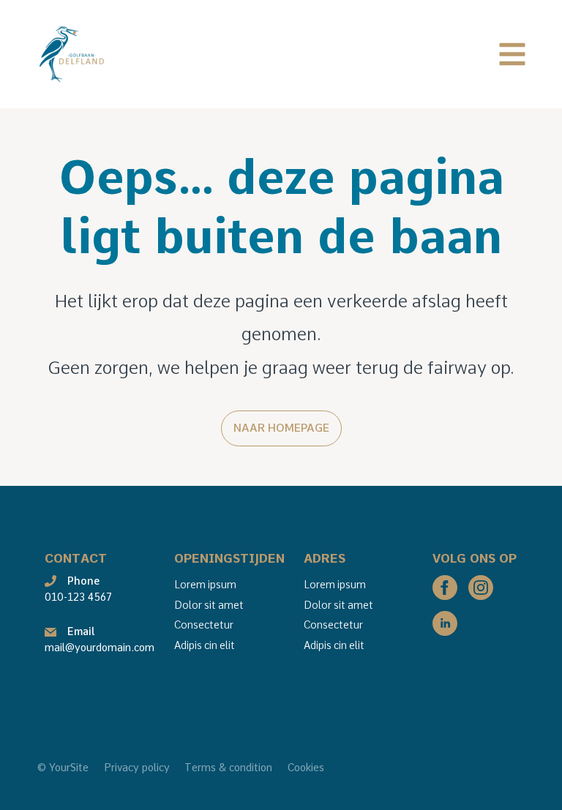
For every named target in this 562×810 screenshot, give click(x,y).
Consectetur (203, 625)
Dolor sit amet (209, 605)
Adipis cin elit (204, 645)
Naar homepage (281, 428)
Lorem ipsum (205, 584)
